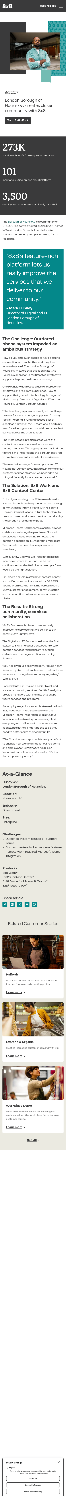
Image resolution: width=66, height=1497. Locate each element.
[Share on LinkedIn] (12, 904)
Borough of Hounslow (21, 222)
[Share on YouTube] (27, 904)
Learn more (15, 993)
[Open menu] (61, 6)
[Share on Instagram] (34, 904)
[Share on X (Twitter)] (19, 904)
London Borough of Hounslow (24, 787)
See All (32, 1140)
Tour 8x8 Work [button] (18, 120)
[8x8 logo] (8, 6)
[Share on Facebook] (4, 904)
